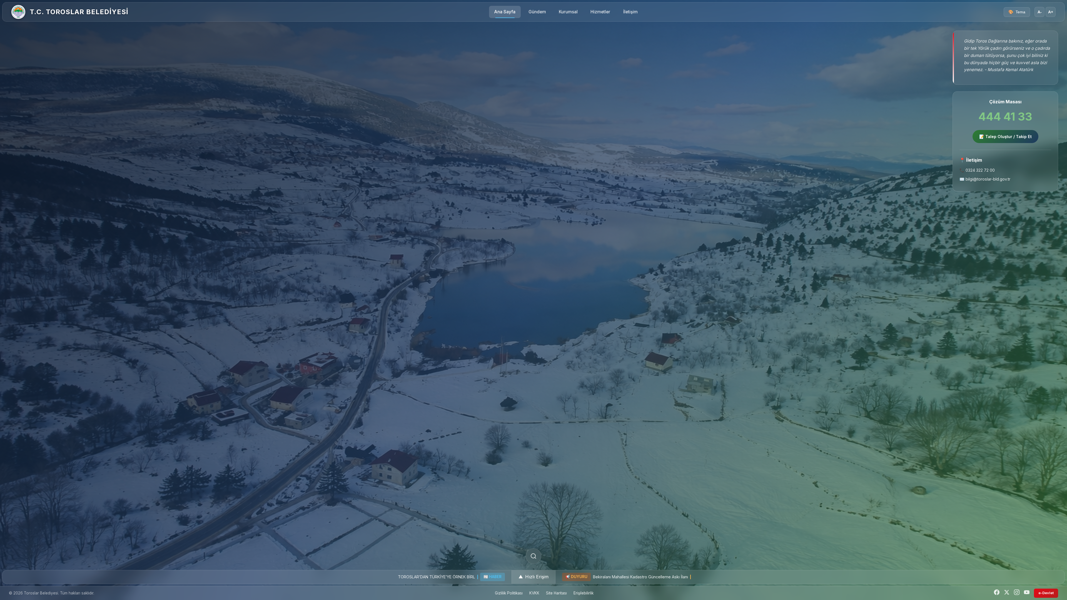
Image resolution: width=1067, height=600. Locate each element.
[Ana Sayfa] (18, 12)
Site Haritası (556, 593)
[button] (533, 577)
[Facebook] (996, 593)
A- (1040, 12)
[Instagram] (1016, 593)
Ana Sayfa (504, 11)
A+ (1050, 12)
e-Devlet (1046, 593)
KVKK (534, 593)
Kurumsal (568, 11)
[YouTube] (1026, 593)
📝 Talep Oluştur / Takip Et (1005, 136)
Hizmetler (600, 11)
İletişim (630, 11)
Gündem (537, 11)
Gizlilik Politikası (509, 593)
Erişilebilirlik (584, 593)
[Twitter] (1006, 593)
